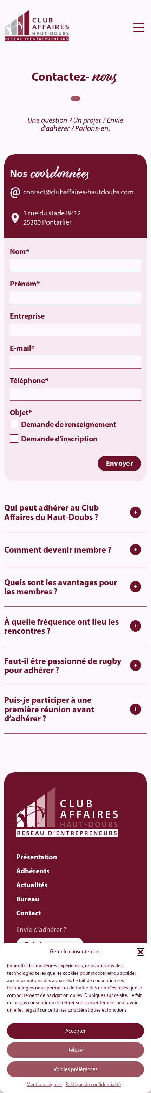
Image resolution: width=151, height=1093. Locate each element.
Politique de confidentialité (93, 1084)
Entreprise (27, 316)
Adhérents (33, 871)
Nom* (19, 252)
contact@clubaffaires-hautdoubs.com (78, 192)
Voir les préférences (76, 1070)
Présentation (36, 857)
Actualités (32, 885)
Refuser (75, 1050)
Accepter (75, 1031)
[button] (140, 951)
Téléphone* (29, 381)
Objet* (63, 426)
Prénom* (25, 284)
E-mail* (22, 349)
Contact (28, 913)
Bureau (27, 899)
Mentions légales (44, 1084)
